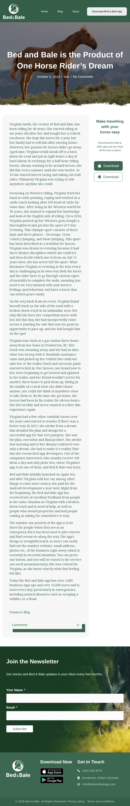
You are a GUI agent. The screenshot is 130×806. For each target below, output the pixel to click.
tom (66, 76)
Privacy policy (76, 801)
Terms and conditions (100, 801)
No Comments (83, 76)
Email (11, 707)
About (75, 11)
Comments (19, 625)
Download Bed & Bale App (107, 11)
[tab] (46, 625)
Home (44, 11)
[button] (108, 166)
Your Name (15, 690)
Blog (60, 11)
